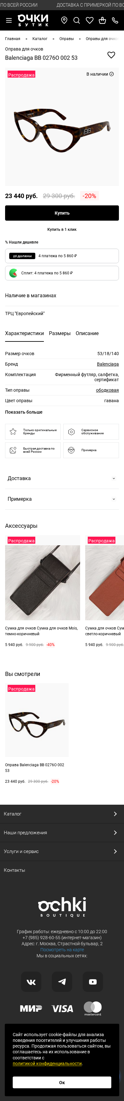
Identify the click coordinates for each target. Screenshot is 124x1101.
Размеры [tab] (60, 333)
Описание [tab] (87, 333)
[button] (62, 273)
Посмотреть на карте (62, 949)
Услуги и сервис (21, 851)
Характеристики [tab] (24, 333)
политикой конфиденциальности (47, 1063)
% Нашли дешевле (21, 242)
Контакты (14, 870)
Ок (62, 1082)
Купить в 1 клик (62, 229)
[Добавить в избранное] (111, 55)
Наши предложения (25, 833)
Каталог (12, 814)
